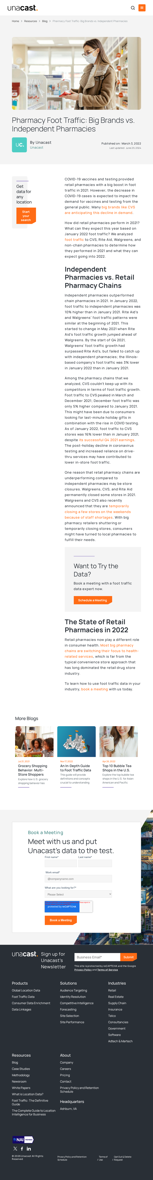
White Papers (21, 1088)
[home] (22, 8)
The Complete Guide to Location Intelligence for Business (34, 1112)
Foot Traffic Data (23, 997)
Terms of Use (103, 1158)
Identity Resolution (73, 997)
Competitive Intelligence (76, 1003)
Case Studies (21, 1069)
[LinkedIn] (28, 1149)
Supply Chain (117, 1003)
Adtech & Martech (120, 1041)
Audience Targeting (73, 990)
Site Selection (69, 1016)
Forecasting (68, 1009)
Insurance (115, 1009)
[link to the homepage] (25, 954)
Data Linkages (21, 1009)
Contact (65, 1081)
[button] (142, 7)
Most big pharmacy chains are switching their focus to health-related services (102, 651)
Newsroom (19, 1081)
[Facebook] (22, 1149)
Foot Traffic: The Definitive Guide (30, 1102)
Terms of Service (107, 969)
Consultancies (118, 1022)
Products (20, 983)
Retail (112, 990)
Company (66, 1062)
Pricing (65, 1075)
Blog (15, 1062)
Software (114, 1035)
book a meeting (94, 689)
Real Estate (116, 997)
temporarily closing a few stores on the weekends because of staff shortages (98, 511)
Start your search (26, 216)
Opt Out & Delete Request (122, 1158)
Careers (65, 1069)
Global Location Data (26, 990)
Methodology (21, 1075)
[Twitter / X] (15, 1149)
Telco (112, 1016)
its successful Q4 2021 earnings (106, 440)
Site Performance (72, 1022)
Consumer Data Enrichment (31, 1003)
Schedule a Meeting (92, 600)
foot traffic (74, 239)
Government (116, 1028)
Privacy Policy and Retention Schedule (79, 1089)
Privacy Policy (83, 969)
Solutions (68, 983)
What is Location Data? (27, 1094)
